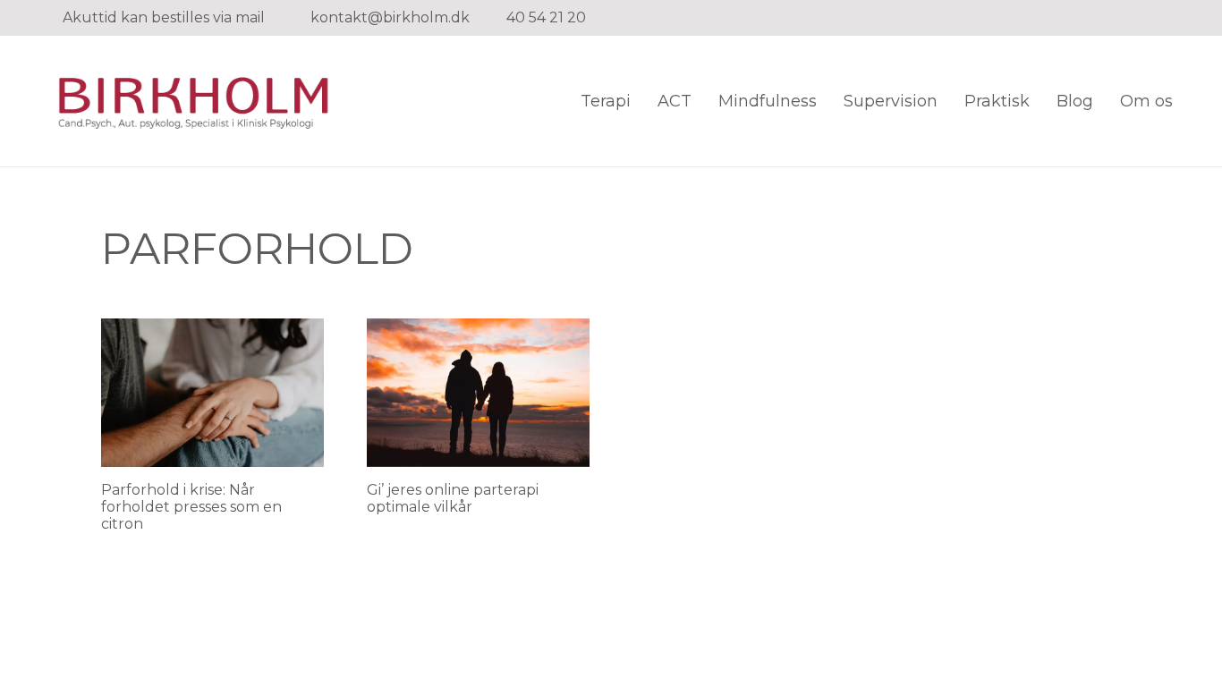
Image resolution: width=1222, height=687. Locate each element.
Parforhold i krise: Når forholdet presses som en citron (191, 506)
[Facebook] (1115, 18)
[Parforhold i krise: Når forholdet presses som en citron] (212, 392)
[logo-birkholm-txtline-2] (192, 101)
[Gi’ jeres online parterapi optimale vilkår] (478, 392)
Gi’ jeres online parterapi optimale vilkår (453, 498)
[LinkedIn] (1144, 18)
